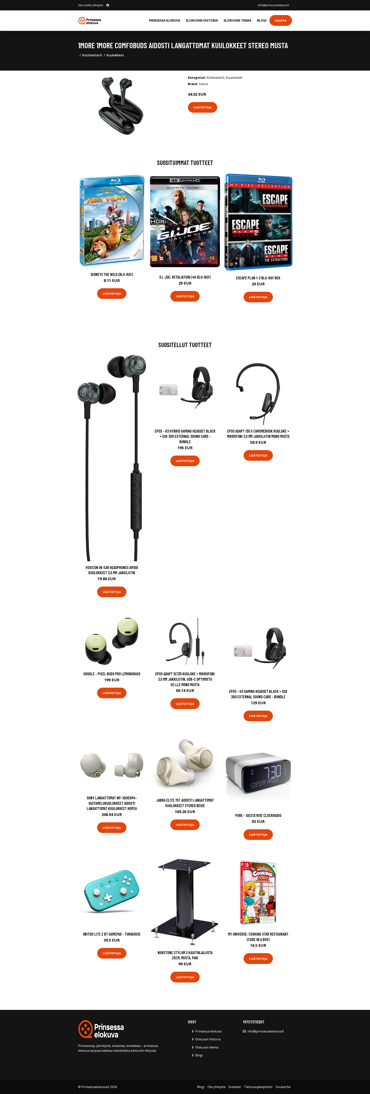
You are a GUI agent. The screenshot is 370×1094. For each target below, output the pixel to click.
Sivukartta (283, 1087)
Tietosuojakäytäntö (258, 1087)
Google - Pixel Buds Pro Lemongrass (111, 673)
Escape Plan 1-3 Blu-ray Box (258, 277)
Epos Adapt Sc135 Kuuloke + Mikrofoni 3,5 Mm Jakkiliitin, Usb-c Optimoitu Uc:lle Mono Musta (185, 679)
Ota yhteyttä (216, 1087)
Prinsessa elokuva (164, 20)
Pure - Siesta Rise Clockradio (258, 815)
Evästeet (235, 1087)
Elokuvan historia (202, 20)
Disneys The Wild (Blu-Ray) (112, 274)
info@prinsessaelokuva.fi (273, 5)
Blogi (262, 20)
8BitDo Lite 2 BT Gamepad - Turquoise (111, 934)
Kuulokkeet (115, 55)
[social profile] (108, 5)
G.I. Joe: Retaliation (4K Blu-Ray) (185, 277)
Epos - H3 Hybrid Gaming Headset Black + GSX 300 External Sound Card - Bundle (185, 436)
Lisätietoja (202, 107)
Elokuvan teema (237, 20)
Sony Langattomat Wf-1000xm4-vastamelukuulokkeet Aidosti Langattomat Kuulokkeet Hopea (112, 803)
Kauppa (280, 20)
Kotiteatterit (92, 55)
